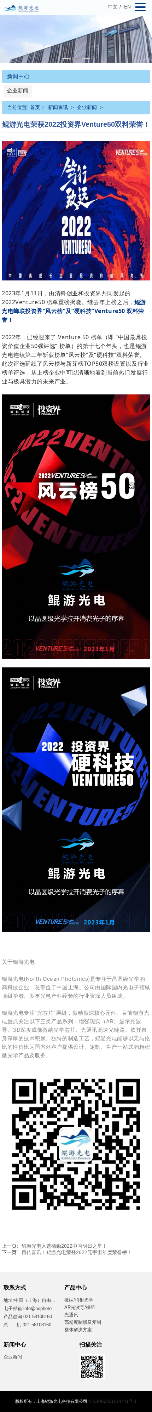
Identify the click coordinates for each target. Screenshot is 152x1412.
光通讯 (71, 1314)
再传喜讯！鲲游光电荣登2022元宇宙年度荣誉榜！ (77, 1252)
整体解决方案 (78, 1329)
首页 (35, 107)
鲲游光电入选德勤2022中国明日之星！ (64, 1246)
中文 (113, 7)
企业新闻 (17, 90)
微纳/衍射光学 (78, 1300)
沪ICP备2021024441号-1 (112, 1401)
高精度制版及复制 (82, 1322)
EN (127, 7)
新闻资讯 (58, 107)
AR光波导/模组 (79, 1307)
